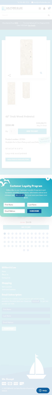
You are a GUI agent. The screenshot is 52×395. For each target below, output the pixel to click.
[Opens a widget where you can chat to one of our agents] (43, 391)
